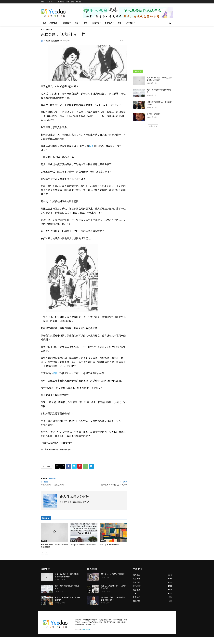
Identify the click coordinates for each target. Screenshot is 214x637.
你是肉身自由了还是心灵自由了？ (55, 485)
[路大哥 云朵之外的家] (42, 41)
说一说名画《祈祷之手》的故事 (114, 485)
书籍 (55, 373)
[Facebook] (68, 466)
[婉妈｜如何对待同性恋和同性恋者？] (84, 532)
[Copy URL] (62, 466)
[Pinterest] (79, 466)
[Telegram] (91, 466)
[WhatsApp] (85, 466)
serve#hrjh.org (87, 629)
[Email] (57, 466)
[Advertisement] (153, 47)
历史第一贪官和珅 (153, 114)
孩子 (91, 146)
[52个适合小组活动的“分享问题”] (93, 577)
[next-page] (46, 552)
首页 (42, 29)
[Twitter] (74, 466)
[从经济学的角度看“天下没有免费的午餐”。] (139, 105)
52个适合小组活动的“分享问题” (113, 574)
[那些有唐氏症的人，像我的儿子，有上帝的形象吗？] (93, 600)
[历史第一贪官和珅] (139, 117)
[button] (170, 23)
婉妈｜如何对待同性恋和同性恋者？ (83, 545)
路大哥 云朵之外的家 (52, 41)
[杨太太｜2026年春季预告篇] (113, 532)
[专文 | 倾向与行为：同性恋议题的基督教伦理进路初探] (54, 532)
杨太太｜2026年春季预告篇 (110, 545)
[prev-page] (42, 552)
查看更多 (152, 126)
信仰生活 (49, 29)
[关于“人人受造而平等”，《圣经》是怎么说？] (93, 589)
